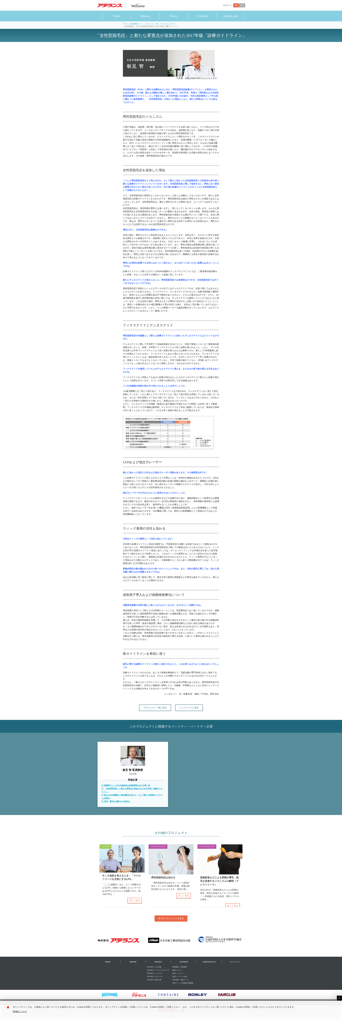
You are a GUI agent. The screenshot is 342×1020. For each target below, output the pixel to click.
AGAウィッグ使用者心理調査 (182, 983)
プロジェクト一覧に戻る (155, 708)
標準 (236, 5)
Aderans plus (230, 16)
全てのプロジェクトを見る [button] (171, 918)
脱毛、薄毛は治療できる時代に (117, 801)
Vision (116, 16)
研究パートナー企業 (179, 977)
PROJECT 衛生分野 (154, 980)
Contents (202, 16)
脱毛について (177, 970)
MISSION (133, 962)
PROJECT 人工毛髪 (154, 967)
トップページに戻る (189, 708)
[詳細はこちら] (20, 1011)
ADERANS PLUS (209, 962)
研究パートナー (178, 973)
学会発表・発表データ (180, 980)
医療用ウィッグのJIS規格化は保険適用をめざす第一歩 (127, 785)
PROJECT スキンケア (155, 977)
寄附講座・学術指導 (179, 967)
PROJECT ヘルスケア (155, 973)
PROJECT (158, 962)
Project (174, 16)
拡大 (242, 5)
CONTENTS (183, 962)
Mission (145, 16)
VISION (107, 962)
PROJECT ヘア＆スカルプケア (158, 970)
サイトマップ (234, 962)
